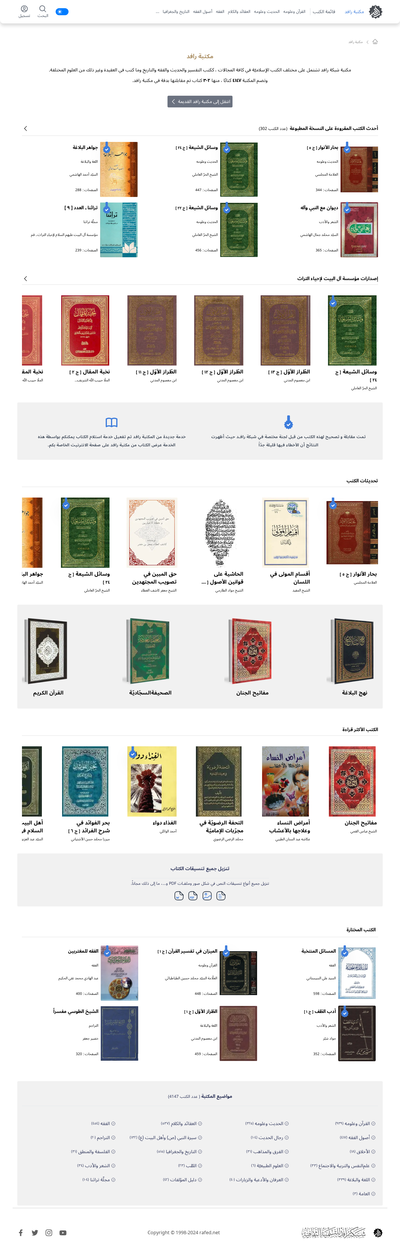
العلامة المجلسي (326, 174)
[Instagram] (48, 1232)
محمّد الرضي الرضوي (228, 839)
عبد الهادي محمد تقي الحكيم (78, 978)
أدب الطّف (320, 1011)
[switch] (62, 11)
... (157, 12)
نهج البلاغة (354, 692)
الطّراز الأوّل (289, 371)
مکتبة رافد (354, 11)
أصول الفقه (202, 12)
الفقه (220, 12)
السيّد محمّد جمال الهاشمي (319, 235)
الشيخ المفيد (301, 590)
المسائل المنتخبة (318, 951)
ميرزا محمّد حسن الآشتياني (90, 839)
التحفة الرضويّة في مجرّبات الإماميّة (221, 826)
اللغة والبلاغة (89, 161)
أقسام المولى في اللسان (290, 577)
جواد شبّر (329, 1038)
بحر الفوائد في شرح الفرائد (89, 826)
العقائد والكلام (239, 12)
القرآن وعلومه (294, 12)
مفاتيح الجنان (252, 692)
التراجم (93, 1025)
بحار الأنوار (322, 147)
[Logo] (378, 1232)
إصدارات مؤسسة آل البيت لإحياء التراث (337, 278)
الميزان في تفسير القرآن (187, 951)
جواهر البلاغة (85, 147)
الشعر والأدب (328, 222)
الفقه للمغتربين (83, 951)
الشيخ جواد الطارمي (229, 590)
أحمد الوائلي (168, 831)
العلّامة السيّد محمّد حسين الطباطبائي (191, 978)
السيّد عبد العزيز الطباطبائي (24, 839)
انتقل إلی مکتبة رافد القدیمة (204, 102)
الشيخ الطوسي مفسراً (75, 1011)
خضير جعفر (90, 1038)
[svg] (375, 41)
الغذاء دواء (165, 822)
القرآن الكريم (48, 692)
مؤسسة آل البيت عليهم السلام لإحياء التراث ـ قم (64, 235)
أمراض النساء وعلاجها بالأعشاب (289, 826)
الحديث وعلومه (267, 12)
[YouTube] (62, 1232)
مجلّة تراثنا (90, 222)
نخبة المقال (89, 371)
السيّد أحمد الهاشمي (84, 174)
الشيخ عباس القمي (364, 831)
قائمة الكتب (324, 11)
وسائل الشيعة (197, 147)
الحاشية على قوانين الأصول (221, 581)
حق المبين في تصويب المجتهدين (154, 577)
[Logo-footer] (333, 1233)
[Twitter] (34, 1232)
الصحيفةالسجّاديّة (150, 692)
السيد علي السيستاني (321, 978)
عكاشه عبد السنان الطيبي (293, 839)
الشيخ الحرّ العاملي (205, 174)
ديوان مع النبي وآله (319, 208)
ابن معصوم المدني (297, 380)
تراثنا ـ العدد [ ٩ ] (81, 208)
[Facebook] (20, 1232)
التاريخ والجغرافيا (176, 12)
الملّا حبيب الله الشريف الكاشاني (93, 383)
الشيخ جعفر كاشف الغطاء (159, 590)
